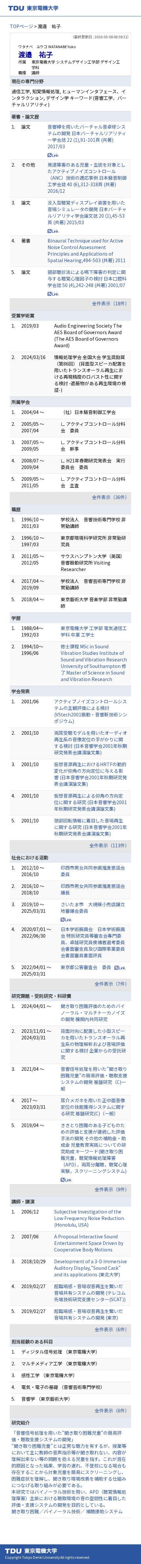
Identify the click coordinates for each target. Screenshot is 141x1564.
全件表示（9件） (112, 1189)
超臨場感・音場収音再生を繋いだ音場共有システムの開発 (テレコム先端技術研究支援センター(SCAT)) (90, 1293)
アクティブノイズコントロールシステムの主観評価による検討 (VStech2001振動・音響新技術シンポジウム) (90, 711)
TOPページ (21, 26)
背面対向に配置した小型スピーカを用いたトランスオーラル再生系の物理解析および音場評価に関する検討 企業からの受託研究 (93, 1044)
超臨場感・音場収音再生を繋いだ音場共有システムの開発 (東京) (88, 1314)
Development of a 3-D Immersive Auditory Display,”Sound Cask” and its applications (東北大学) (90, 1268)
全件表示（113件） (110, 845)
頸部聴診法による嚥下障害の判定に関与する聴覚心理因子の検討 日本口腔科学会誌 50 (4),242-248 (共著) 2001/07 (87, 278)
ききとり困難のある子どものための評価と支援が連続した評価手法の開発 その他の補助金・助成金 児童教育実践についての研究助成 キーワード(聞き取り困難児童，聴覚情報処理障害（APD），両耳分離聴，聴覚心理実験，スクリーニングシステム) (94, 1148)
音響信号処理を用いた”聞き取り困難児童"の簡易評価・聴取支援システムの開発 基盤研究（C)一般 (94, 1079)
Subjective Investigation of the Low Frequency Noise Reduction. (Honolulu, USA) (89, 1218)
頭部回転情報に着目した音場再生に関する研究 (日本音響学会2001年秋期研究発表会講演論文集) (90, 827)
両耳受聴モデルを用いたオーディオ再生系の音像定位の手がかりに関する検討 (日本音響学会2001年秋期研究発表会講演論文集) (90, 742)
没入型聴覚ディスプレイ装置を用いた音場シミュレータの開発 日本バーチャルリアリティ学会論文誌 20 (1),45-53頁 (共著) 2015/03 (87, 212)
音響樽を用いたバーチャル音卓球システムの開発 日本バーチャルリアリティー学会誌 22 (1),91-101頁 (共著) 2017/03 (87, 136)
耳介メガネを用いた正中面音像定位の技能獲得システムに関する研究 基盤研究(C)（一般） (93, 1107)
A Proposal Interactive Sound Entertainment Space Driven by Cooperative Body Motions (88, 1243)
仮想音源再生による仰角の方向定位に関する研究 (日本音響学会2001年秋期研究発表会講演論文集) (90, 802)
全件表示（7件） (112, 983)
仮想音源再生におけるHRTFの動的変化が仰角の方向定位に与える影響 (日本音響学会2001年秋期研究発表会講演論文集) (90, 774)
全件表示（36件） (111, 497)
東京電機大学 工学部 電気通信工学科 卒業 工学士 (94, 631)
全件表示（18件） (111, 303)
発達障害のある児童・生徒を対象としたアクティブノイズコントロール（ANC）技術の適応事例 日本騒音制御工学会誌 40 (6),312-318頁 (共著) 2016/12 (87, 177)
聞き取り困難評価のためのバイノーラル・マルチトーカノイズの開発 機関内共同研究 (93, 1012)
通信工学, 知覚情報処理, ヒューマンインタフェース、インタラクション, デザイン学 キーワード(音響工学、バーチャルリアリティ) (69, 98)
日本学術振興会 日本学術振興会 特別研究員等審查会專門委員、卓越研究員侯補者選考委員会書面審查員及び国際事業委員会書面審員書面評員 (93, 942)
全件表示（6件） (112, 1329)
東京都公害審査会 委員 (86, 967)
